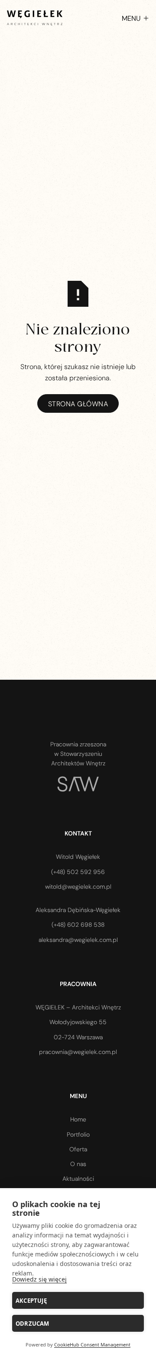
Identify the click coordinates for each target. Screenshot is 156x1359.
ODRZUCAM (32, 1323)
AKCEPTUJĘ (31, 1300)
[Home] (34, 18)
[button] (130, 18)
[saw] (78, 784)
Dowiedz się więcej (39, 1279)
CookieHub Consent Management (92, 1344)
